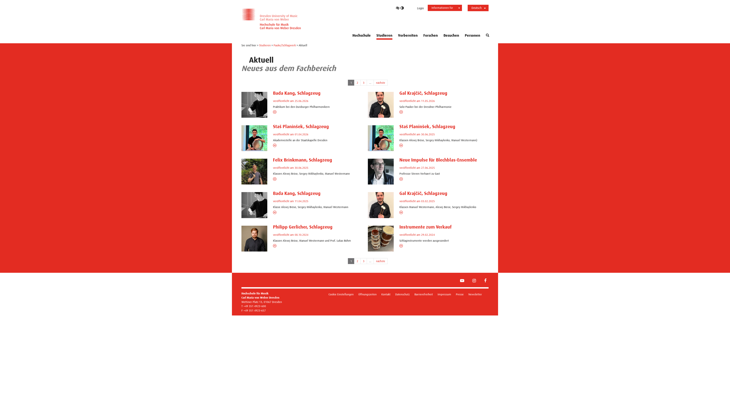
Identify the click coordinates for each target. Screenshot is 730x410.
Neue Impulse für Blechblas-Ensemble (438, 160)
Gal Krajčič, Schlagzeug (423, 93)
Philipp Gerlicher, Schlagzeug (302, 227)
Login (420, 8)
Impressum (444, 294)
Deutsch (476, 8)
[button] (487, 35)
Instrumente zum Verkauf (425, 227)
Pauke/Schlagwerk (285, 45)
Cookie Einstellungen (341, 294)
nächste (380, 82)
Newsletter (475, 294)
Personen (472, 35)
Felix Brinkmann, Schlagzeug (302, 160)
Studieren (265, 45)
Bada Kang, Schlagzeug (297, 93)
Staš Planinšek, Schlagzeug (301, 126)
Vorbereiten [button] (408, 35)
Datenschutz (402, 294)
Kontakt (385, 294)
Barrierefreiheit (423, 294)
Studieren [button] (384, 35)
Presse (460, 294)
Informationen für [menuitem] (442, 7)
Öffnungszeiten (367, 294)
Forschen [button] (430, 35)
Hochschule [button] (361, 35)
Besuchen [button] (451, 35)
